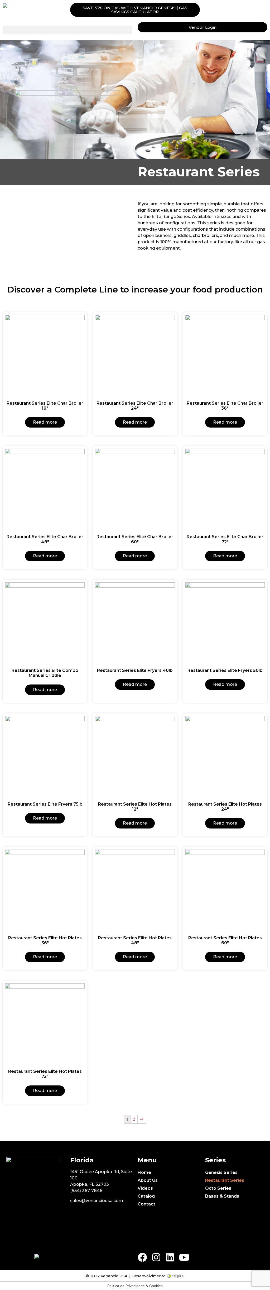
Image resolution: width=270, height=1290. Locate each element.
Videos (145, 1188)
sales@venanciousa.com (96, 1200)
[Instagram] (156, 1257)
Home (144, 1172)
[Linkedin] (170, 1257)
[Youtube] (184, 1257)
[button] (135, 10)
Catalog (146, 1196)
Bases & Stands (222, 1196)
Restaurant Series (224, 1180)
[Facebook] (142, 1257)
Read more (45, 422)
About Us (148, 1180)
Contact (146, 1204)
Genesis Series (221, 1172)
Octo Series (218, 1188)
